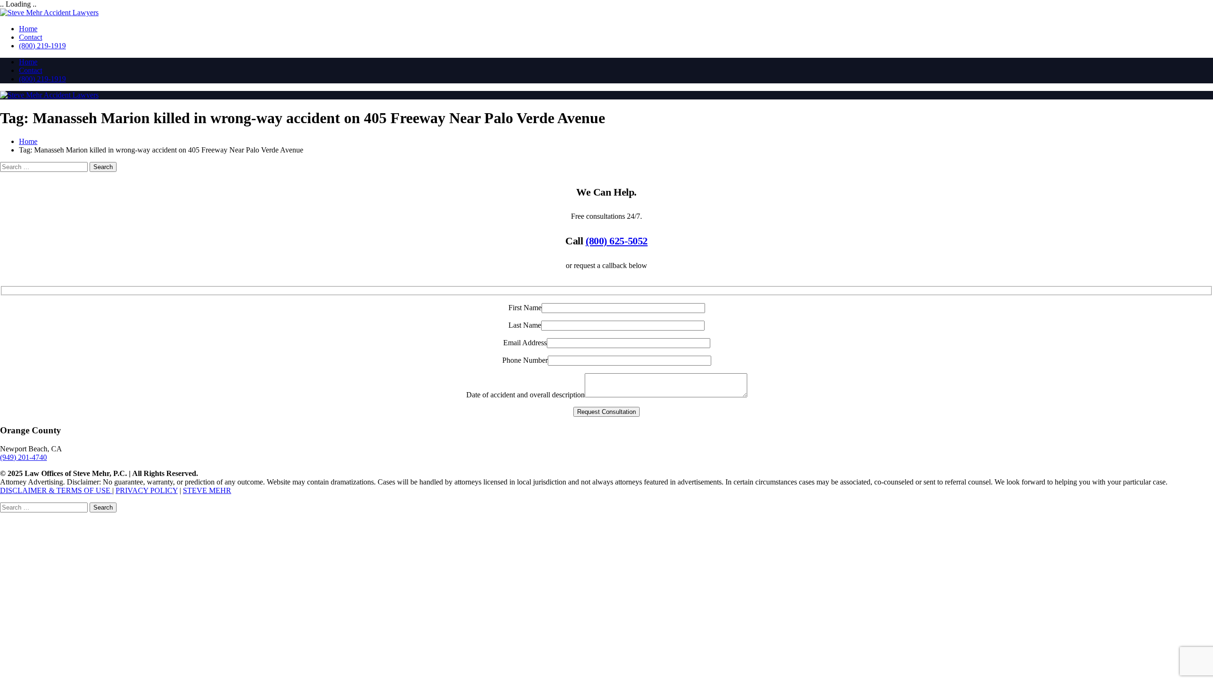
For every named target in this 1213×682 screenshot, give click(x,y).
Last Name (524, 325)
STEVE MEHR (207, 490)
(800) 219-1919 (42, 46)
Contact (30, 37)
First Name (525, 308)
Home (28, 29)
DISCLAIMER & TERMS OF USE (56, 490)
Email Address (525, 343)
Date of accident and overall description (525, 395)
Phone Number (525, 360)
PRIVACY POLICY (147, 490)
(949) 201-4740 (23, 457)
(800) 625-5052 (617, 241)
